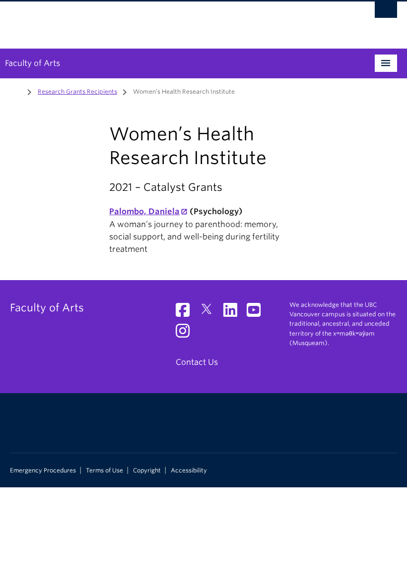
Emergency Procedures (43, 470)
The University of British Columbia (174, 20)
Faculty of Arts (32, 63)
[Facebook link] (186, 313)
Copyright (147, 470)
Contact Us (197, 362)
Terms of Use (104, 470)
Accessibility (189, 470)
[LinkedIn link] (234, 313)
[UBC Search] (386, 12)
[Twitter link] (210, 313)
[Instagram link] (186, 334)
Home (16, 91)
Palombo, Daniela (144, 211)
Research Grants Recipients (77, 91)
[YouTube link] (257, 313)
